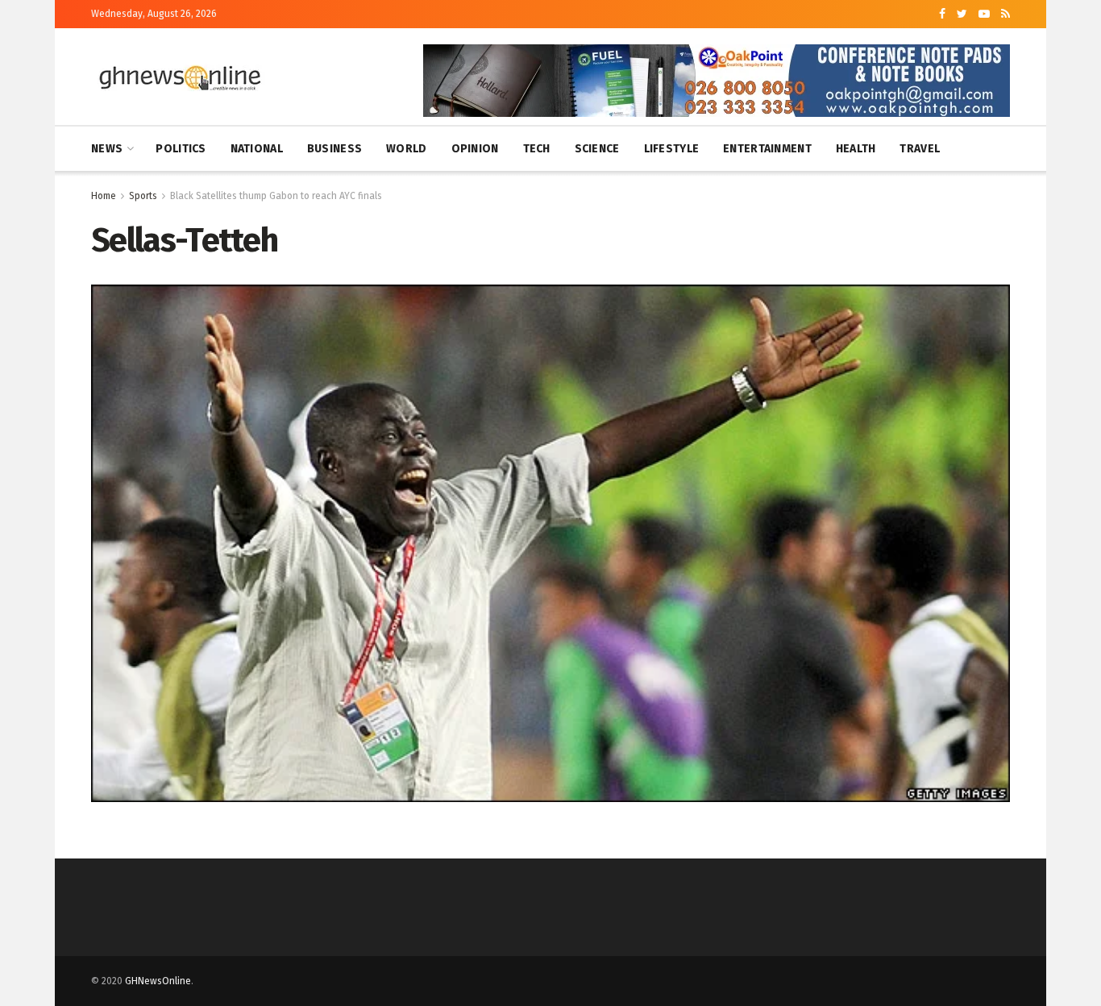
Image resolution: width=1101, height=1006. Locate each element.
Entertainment (767, 149)
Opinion (475, 149)
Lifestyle (672, 149)
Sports (143, 196)
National (257, 149)
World (406, 149)
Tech (536, 149)
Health (856, 149)
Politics (181, 149)
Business (334, 149)
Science (597, 149)
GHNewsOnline (158, 981)
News (107, 149)
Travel (919, 149)
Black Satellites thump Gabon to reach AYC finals (276, 196)
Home (103, 196)
